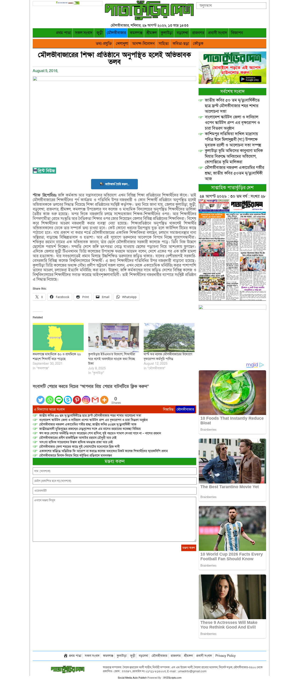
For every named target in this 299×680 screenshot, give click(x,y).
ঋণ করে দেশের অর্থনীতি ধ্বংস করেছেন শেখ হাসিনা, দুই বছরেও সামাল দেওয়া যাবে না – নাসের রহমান (100, 433)
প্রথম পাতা (63, 33)
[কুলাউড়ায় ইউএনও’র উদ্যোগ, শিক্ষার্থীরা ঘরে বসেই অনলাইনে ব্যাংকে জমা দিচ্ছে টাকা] (113, 337)
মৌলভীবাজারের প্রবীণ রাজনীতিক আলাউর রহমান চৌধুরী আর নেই (78, 438)
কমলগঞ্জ (136, 33)
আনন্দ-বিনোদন (143, 43)
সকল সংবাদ (84, 33)
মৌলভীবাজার (116, 33)
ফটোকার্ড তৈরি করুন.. (117, 184)
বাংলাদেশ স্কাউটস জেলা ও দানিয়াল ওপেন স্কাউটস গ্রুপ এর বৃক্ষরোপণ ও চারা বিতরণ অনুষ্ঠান (93, 420)
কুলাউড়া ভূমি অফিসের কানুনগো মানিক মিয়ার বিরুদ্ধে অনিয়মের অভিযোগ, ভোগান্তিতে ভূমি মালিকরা (234, 156)
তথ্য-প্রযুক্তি (104, 43)
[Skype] (68, 397)
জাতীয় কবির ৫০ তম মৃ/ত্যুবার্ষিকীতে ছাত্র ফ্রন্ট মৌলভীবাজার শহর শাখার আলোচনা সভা (90, 415)
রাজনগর (198, 33)
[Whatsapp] (50, 397)
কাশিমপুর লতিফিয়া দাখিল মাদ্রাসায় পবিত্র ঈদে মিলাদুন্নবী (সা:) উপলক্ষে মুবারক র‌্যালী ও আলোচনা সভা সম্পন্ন (233, 139)
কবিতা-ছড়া (181, 43)
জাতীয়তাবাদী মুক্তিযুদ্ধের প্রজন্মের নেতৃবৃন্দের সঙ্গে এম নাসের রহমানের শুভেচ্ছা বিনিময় (90, 429)
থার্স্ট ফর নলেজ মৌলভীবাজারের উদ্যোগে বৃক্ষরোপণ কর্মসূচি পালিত (168, 356)
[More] (104, 397)
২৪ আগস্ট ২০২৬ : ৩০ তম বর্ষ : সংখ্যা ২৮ (232, 196)
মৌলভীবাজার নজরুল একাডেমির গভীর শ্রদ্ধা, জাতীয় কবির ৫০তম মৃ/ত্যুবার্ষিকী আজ (87, 424)
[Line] (59, 397)
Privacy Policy (225, 656)
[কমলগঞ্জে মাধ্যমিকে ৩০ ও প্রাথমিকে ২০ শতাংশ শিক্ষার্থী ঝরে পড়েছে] (58, 337)
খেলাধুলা (122, 43)
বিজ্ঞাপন (237, 33)
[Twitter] (40, 397)
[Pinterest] (77, 397)
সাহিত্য (164, 43)
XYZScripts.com (172, 678)
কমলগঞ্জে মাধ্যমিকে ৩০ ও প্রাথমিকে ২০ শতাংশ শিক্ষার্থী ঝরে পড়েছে (57, 356)
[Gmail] (95, 397)
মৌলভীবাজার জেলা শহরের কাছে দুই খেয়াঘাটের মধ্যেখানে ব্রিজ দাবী (80, 446)
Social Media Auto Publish (132, 678)
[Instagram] (86, 397)
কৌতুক (198, 43)
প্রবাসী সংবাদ (217, 33)
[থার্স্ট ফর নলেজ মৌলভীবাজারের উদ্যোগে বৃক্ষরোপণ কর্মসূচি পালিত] (169, 337)
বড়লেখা (182, 33)
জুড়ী (99, 33)
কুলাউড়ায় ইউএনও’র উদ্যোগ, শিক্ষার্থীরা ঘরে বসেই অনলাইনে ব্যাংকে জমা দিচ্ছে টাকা (111, 359)
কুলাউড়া (167, 33)
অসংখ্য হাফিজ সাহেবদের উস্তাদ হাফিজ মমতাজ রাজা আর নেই (76, 442)
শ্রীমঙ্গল (151, 33)
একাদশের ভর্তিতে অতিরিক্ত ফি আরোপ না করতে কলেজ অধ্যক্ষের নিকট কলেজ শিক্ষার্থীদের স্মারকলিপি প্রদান (103, 451)
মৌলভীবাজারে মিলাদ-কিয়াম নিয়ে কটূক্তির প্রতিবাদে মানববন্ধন (75, 455)
